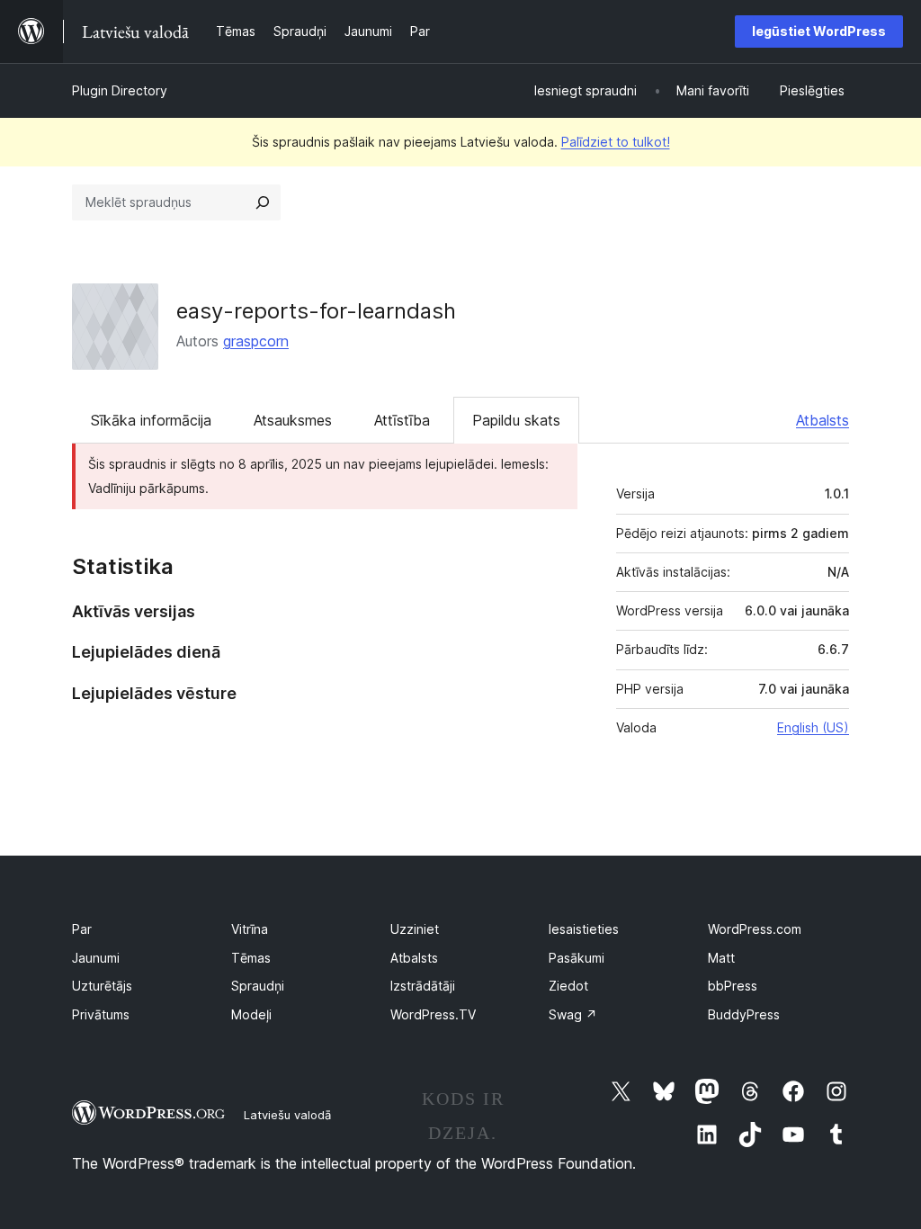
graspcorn (256, 341)
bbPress (732, 985)
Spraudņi (257, 985)
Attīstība (402, 420)
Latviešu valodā (287, 1115)
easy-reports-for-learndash (316, 311)
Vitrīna (249, 929)
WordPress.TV (433, 1014)
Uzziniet (414, 929)
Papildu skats (516, 420)
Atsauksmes (293, 420)
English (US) (813, 727)
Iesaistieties (584, 929)
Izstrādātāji (422, 985)
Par (82, 929)
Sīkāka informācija (151, 420)
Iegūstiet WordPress (819, 31)
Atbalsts (822, 420)
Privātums (101, 1014)
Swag (573, 1014)
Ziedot (568, 985)
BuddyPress (744, 1014)
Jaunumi (96, 957)
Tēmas (251, 957)
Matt (721, 957)
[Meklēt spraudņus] (263, 202)
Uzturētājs (102, 985)
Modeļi (251, 1014)
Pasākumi (576, 957)
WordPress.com (754, 929)
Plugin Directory (119, 90)
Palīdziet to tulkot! (615, 141)
